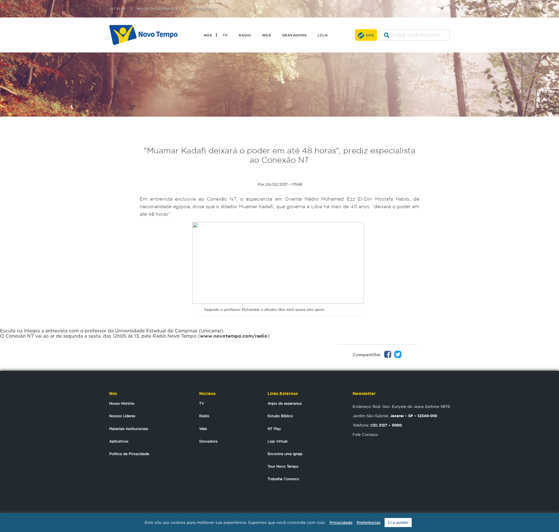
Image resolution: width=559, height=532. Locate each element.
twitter (425, 4)
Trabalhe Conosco (283, 479)
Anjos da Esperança (157, 8)
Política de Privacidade (129, 454)
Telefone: (377, 425)
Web (266, 35)
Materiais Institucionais (128, 429)
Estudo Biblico (280, 416)
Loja (323, 35)
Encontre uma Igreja (285, 454)
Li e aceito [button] (398, 522)
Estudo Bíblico (203, 8)
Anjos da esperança (285, 403)
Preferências (369, 522)
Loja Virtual (277, 441)
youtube (448, 4)
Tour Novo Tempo (283, 466)
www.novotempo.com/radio (234, 335)
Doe (370, 35)
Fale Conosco (365, 434)
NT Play (118, 8)
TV (225, 35)
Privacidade (341, 522)
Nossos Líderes (122, 416)
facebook (437, 4)
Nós (208, 35)
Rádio (245, 35)
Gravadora (294, 35)
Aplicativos (118, 441)
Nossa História (121, 403)
